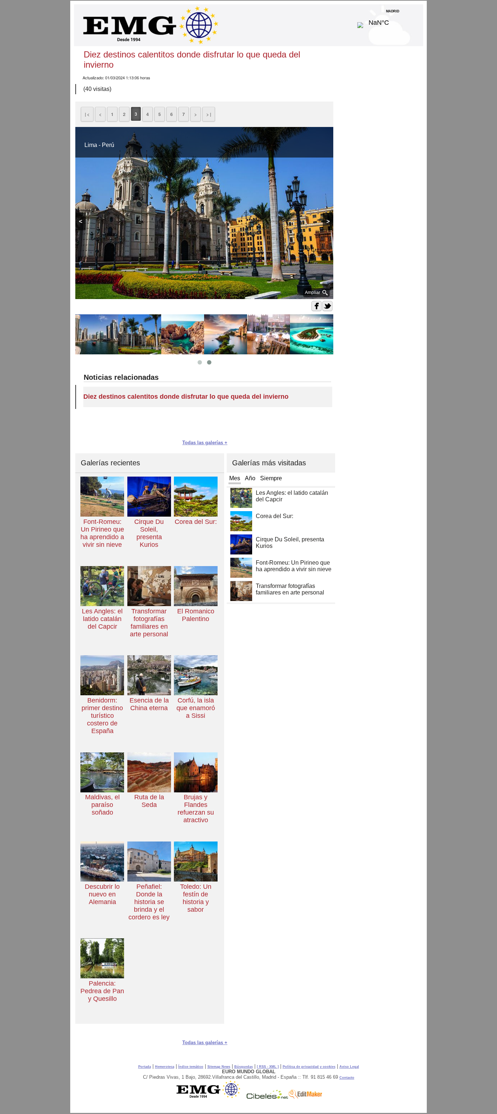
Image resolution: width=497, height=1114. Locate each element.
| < (87, 114)
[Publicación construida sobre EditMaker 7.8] (305, 1097)
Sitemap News (218, 1067)
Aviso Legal (349, 1067)
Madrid (392, 20)
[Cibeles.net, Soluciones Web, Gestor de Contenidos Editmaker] (267, 1097)
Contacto (346, 1077)
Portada (144, 1067)
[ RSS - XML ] (268, 1067)
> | (208, 114)
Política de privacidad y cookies (309, 1067)
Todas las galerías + (204, 442)
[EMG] (210, 1097)
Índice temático (190, 1067)
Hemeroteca (164, 1067)
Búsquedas (243, 1067)
